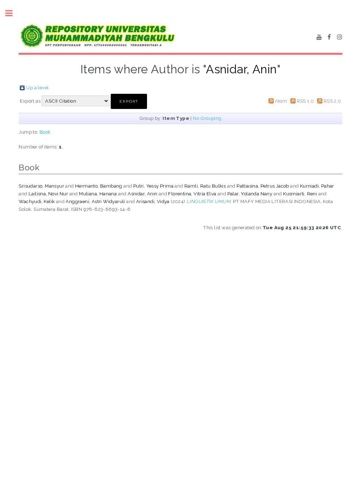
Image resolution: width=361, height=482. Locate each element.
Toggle (12, 13)
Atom (281, 101)
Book (45, 132)
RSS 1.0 (305, 101)
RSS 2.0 (332, 101)
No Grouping (207, 118)
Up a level (37, 87)
